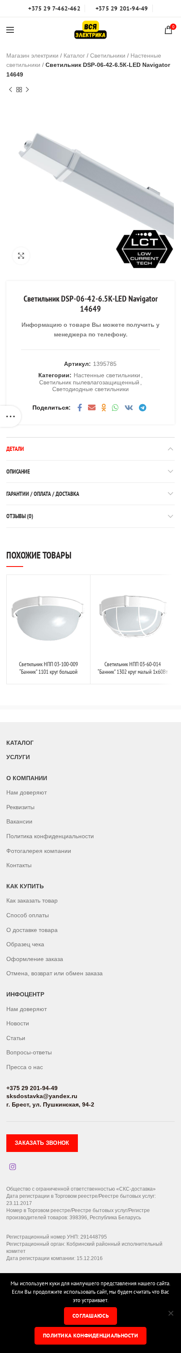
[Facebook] (80, 407)
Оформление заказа (34, 959)
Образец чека (25, 944)
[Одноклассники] (103, 407)
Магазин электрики (32, 55)
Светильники (107, 55)
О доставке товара (32, 930)
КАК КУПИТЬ (25, 886)
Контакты (19, 865)
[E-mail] (91, 407)
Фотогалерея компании (38, 850)
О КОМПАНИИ (26, 778)
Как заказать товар (32, 900)
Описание (18, 471)
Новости (17, 1023)
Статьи (15, 1038)
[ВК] (129, 407)
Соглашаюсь (90, 1315)
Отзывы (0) (19, 516)
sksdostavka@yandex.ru (41, 1096)
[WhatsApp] (115, 407)
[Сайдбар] (10, 416)
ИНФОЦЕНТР (25, 994)
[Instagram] (12, 1166)
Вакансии (19, 821)
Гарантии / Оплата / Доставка (42, 494)
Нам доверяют (26, 792)
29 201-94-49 (39, 1088)
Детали (15, 449)
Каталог (74, 55)
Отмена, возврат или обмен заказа (54, 973)
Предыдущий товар (10, 89)
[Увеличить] (21, 255)
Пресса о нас (24, 1067)
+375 (13, 1088)
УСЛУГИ (18, 757)
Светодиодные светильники (90, 389)
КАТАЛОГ (20, 742)
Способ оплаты (27, 915)
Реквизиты (20, 807)
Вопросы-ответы (29, 1052)
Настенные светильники (107, 375)
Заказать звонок (42, 1143)
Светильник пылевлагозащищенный (89, 382)
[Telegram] (142, 407)
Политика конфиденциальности (50, 836)
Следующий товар (27, 89)
